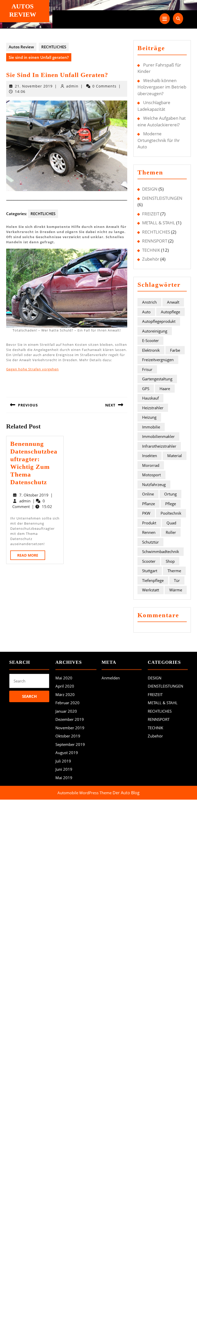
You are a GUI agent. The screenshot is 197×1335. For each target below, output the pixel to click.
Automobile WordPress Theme (84, 792)
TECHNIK (151, 250)
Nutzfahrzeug (154, 484)
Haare (165, 388)
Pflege (170, 503)
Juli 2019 (63, 761)
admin (72, 86)
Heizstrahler (152, 407)
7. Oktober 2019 (33, 495)
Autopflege (170, 311)
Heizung (149, 417)
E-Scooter (150, 340)
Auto (146, 311)
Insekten (149, 455)
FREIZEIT (150, 214)
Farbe (175, 350)
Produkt (149, 522)
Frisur (147, 369)
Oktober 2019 (67, 735)
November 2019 (69, 727)
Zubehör (150, 259)
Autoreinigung (154, 331)
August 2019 (66, 752)
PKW (146, 513)
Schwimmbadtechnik (160, 551)
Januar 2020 (66, 711)
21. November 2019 (34, 86)
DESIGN (149, 189)
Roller (171, 532)
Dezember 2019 (69, 719)
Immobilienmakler (158, 436)
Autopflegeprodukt (158, 321)
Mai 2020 (63, 677)
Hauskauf (150, 398)
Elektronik (151, 350)
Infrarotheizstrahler (159, 446)
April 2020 (64, 686)
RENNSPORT (154, 241)
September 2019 (70, 744)
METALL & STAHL (158, 223)
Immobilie (151, 426)
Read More (31, 556)
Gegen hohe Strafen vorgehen (32, 369)
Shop (170, 561)
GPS (145, 388)
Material (174, 455)
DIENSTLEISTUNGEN (162, 198)
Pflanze (148, 503)
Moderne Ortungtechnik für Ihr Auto (158, 140)
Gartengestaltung (157, 378)
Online (148, 494)
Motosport (151, 474)
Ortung (170, 494)
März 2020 (65, 694)
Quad (171, 522)
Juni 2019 (63, 769)
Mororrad (150, 465)
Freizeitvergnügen (158, 359)
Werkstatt (150, 589)
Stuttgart (149, 570)
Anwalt (173, 302)
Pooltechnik (171, 513)
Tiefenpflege (153, 580)
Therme (174, 570)
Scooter (148, 561)
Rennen (148, 532)
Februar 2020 (67, 702)
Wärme (175, 589)
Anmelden (111, 677)
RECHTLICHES (53, 46)
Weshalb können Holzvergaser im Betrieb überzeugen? (161, 87)
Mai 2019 (63, 777)
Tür (177, 580)
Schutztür (150, 542)
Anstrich (149, 302)
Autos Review (21, 46)
